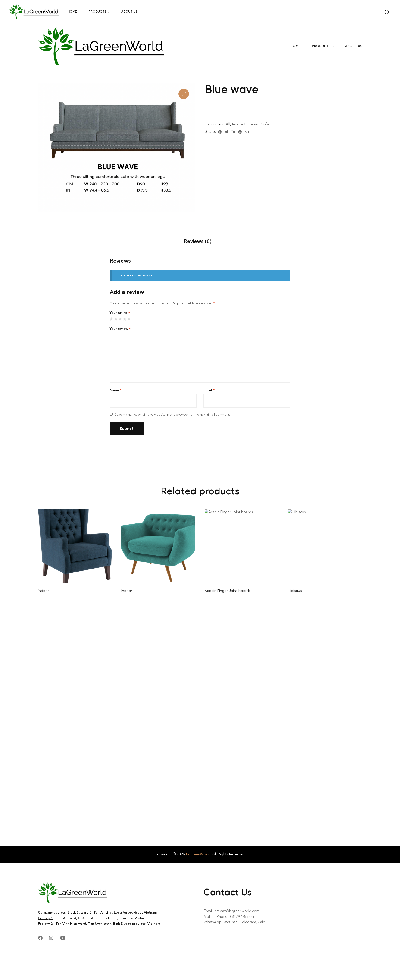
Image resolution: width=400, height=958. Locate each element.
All (228, 124)
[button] (183, 94)
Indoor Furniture (245, 124)
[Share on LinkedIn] (233, 131)
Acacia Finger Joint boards (228, 590)
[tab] (197, 241)
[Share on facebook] (220, 131)
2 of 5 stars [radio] (115, 319)
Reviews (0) (197, 241)
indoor (43, 590)
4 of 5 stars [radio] (124, 319)
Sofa (265, 124)
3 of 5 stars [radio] (120, 319)
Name (115, 390)
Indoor (126, 590)
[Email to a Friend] (247, 131)
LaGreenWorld (198, 854)
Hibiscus (295, 590)
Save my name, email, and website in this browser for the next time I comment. (172, 415)
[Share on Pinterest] (240, 131)
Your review (120, 329)
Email (209, 390)
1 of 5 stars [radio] (111, 319)
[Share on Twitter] (227, 131)
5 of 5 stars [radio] (129, 319)
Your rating (120, 313)
